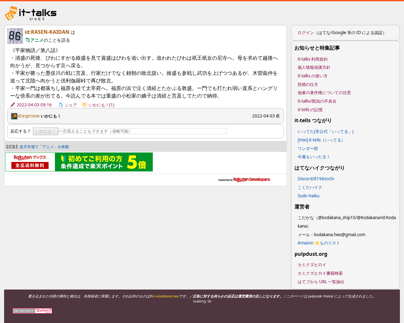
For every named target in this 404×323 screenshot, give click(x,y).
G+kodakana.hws (165, 296)
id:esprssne (28, 116)
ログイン (306, 32)
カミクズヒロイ (312, 264)
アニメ (37, 40)
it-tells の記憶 (310, 109)
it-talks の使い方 (313, 76)
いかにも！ (45, 131)
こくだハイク (310, 187)
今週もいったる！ (314, 156)
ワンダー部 (308, 148)
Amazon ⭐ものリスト (319, 243)
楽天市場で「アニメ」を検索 (44, 146)
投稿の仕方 (308, 84)
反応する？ (20, 131)
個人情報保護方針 (314, 67)
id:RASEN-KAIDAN (47, 31)
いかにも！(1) (101, 105)
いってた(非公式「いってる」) (326, 131)
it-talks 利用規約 (313, 59)
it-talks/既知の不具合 (317, 101)
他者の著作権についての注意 (324, 92)
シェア (71, 105)
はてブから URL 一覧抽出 (321, 281)
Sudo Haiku (308, 196)
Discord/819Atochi (316, 179)
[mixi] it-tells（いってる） (321, 140)
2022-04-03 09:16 (34, 105)
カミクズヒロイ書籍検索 (320, 273)
